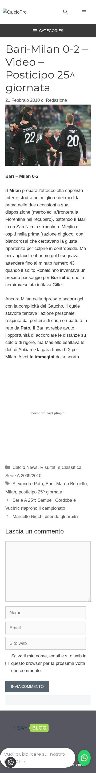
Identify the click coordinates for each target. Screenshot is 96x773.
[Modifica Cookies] (10, 762)
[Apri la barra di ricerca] (65, 12)
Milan (10, 492)
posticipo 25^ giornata (40, 492)
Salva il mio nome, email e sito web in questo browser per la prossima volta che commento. (48, 663)
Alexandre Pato (28, 483)
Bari (50, 483)
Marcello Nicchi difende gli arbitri (45, 516)
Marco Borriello (71, 483)
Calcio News (25, 467)
